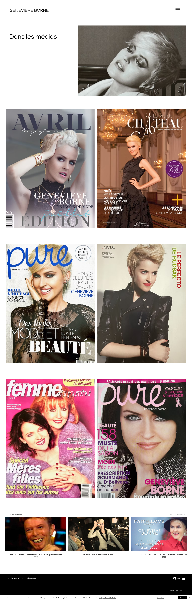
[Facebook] (174, 578)
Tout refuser (171, 598)
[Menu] (178, 10)
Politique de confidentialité (177, 590)
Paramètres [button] (160, 598)
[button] (14, 514)
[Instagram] (179, 578)
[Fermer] (189, 597)
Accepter (183, 598)
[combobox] (176, 514)
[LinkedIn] (183, 578)
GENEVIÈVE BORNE (29, 10)
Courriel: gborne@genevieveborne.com (22, 578)
